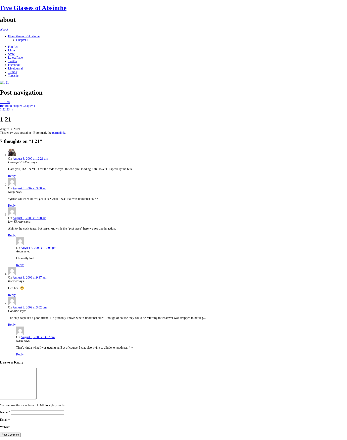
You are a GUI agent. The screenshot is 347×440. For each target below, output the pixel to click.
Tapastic (13, 75)
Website (5, 427)
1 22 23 (7, 109)
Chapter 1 (22, 40)
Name (5, 412)
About (4, 29)
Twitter (12, 61)
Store (11, 54)
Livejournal (15, 68)
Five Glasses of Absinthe (33, 7)
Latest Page (15, 57)
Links (11, 50)
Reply (12, 176)
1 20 (5, 102)
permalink (58, 132)
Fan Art (13, 46)
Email (5, 419)
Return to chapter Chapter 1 (17, 105)
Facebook (14, 64)
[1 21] (4, 82)
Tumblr (12, 72)
